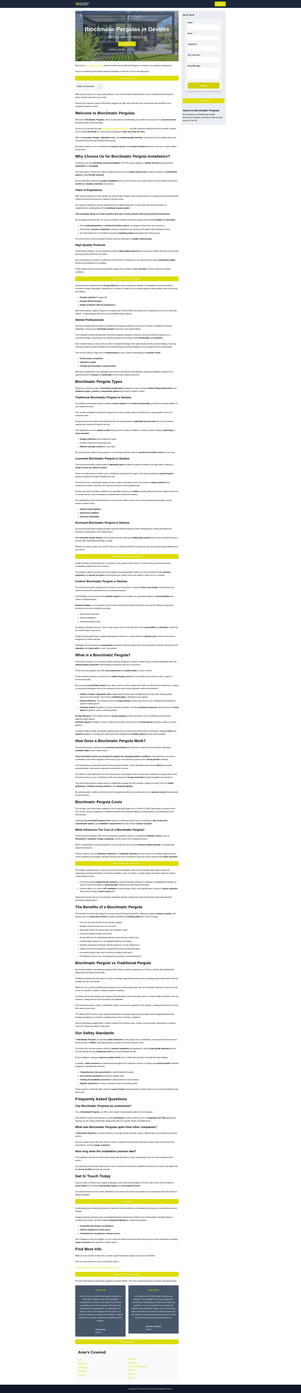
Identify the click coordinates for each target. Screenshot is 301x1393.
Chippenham (96, 1267)
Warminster (132, 1363)
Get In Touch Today (127, 78)
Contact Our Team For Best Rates (127, 279)
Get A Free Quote (127, 1342)
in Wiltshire (115, 129)
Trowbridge (107, 1267)
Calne (77, 1267)
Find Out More (127, 1202)
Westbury (132, 1359)
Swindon (131, 1370)
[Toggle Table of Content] (98, 87)
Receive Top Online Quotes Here (127, 863)
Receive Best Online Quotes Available (127, 556)
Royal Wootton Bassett (137, 1366)
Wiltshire (131, 1378)
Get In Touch (203, 101)
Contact (220, 4)
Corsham (117, 1267)
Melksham (85, 1267)
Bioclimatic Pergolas (94, 66)
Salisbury (132, 1374)
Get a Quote (125, 44)
